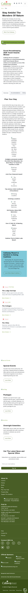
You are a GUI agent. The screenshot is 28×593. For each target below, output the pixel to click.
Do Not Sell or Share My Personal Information (11, 576)
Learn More (8, 380)
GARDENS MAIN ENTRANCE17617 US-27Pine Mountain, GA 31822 (9, 508)
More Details (5, 298)
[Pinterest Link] (19, 543)
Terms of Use (5, 590)
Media (2, 485)
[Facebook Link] (2, 543)
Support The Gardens (6, 494)
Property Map (4, 492)
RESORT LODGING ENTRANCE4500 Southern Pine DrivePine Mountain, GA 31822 (10, 520)
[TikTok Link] (8, 547)
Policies (3, 535)
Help (2, 531)
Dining (24, 92)
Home (2, 8)
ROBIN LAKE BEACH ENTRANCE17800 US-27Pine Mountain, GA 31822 (10, 514)
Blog (2, 487)
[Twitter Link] (13, 543)
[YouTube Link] (2, 547)
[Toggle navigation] (25, 3)
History (3, 483)
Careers (3, 480)
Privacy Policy (19, 590)
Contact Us (4, 533)
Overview (5, 93)
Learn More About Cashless (12, 273)
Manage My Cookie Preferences (8, 573)
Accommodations (15, 92)
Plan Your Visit (5, 489)
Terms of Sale (12, 590)
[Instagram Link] (8, 543)
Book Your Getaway (9, 32)
